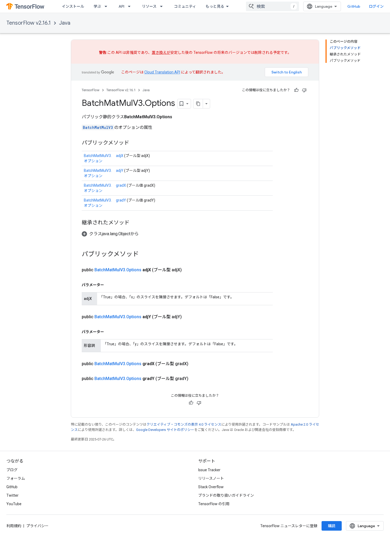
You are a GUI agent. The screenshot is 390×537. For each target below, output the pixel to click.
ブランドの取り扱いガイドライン (226, 495)
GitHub (353, 6)
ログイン (376, 6)
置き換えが (161, 52)
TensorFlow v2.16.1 (28, 23)
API (121, 6)
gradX (121, 185)
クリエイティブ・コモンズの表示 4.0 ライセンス (183, 424)
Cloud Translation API (162, 72)
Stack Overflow (211, 487)
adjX (119, 156)
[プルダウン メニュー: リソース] (163, 6)
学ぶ (97, 6)
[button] (110, 233)
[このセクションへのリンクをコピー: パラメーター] (109, 285)
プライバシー (37, 526)
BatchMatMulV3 (98, 127)
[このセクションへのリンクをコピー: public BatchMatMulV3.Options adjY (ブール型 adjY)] (188, 317)
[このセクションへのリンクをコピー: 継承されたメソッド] (134, 223)
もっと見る (215, 6)
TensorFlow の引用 (213, 504)
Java (64, 23)
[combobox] (272, 6)
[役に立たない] (304, 90)
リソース (149, 6)
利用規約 (13, 526)
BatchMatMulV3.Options (117, 269)
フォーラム (15, 478)
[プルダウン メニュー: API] (130, 6)
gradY (121, 200)
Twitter (12, 495)
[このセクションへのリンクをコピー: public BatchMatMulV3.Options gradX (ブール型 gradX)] (194, 364)
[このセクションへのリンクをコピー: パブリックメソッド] (134, 143)
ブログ (12, 470)
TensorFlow (90, 90)
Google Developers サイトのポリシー (165, 430)
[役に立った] (296, 90)
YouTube (13, 504)
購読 (331, 525)
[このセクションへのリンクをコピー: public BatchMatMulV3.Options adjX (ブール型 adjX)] (188, 270)
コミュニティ (185, 6)
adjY (119, 170)
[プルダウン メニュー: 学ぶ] (107, 6)
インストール (73, 6)
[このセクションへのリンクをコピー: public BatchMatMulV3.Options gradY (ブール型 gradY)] (194, 379)
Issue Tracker (209, 470)
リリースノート (211, 478)
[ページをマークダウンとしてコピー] (198, 103)
